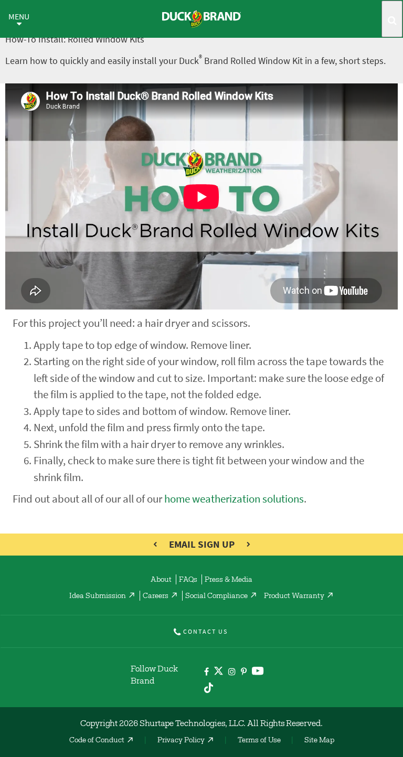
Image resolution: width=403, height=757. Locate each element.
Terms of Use (259, 740)
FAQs (188, 580)
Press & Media (228, 580)
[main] (201, 297)
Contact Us (205, 631)
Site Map (319, 740)
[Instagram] (232, 672)
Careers (155, 596)
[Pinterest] (244, 672)
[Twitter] (218, 673)
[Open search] (391, 19)
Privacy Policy (181, 740)
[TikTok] (208, 686)
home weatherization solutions (234, 498)
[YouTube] (258, 673)
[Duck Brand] (201, 19)
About (161, 580)
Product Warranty (294, 596)
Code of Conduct (96, 740)
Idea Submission (97, 596)
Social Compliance (216, 596)
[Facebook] (206, 672)
